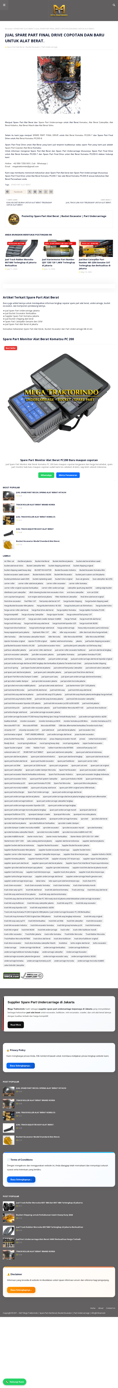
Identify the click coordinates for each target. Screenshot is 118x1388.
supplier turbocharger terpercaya (18, 876)
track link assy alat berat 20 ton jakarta (20, 894)
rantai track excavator (97, 739)
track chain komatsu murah (84, 885)
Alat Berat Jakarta (25, 561)
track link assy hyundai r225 (15, 907)
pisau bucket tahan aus (36, 739)
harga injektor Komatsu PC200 (92, 610)
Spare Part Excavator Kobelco (61, 774)
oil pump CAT (9, 730)
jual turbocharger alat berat (15, 712)
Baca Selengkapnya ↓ (20, 1065)
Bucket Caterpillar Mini (36, 565)
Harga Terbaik (70, 619)
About (100, 1308)
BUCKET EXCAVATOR (43, 570)
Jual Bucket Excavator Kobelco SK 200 (19, 645)
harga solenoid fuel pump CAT (79, 614)
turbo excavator (99, 943)
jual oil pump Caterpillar (35, 659)
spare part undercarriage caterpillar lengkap (55, 801)
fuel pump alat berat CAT (50, 601)
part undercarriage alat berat (59, 734)
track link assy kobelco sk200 (42, 907)
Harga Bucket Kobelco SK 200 (49, 605)
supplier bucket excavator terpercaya (54, 850)
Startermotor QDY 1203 (14, 841)
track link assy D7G (64, 903)
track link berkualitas (36, 921)
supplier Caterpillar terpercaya (47, 854)
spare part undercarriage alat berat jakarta (21, 796)
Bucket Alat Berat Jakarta (63, 561)
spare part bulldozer (65, 761)
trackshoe (63, 943)
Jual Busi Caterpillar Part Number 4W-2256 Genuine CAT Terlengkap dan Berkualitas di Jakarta (94, 264)
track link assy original (93, 916)
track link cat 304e (56, 921)
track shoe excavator (12, 943)
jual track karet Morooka (14, 690)
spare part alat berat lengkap (70, 756)
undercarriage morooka (64, 961)
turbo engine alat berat (80, 943)
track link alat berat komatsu (56, 890)
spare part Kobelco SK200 (71, 779)
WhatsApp (46, 475)
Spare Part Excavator (67, 770)
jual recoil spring (11, 668)
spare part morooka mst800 (15, 787)
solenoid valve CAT (12, 752)
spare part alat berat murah (97, 756)
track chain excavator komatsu (37, 885)
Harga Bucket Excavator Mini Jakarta (18, 605)
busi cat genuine (82, 579)
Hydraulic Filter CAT (41, 632)
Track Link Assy (78, 890)
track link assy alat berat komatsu (52, 894)
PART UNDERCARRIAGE (34, 734)
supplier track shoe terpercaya (91, 872)
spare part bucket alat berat (15, 761)
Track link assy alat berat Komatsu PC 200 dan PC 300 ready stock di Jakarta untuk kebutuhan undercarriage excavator (52, 898)
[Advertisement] (59, 1352)
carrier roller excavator (56, 583)
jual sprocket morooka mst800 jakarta (19, 685)
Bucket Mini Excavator (63, 574)
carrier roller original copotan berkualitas (21, 588)
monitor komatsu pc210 (101, 721)
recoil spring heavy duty (49, 743)
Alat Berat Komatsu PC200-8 (29, 138)
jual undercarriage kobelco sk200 (92, 716)
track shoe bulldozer (62, 938)
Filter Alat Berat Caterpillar (66, 597)
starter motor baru (35, 836)
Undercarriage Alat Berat (30, 947)
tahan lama (40, 881)
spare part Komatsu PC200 (39, 783)
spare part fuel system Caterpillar (43, 779)
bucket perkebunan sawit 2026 (16, 579)
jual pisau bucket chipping (95, 663)
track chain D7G (89, 881)
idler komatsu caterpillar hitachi (32, 636)
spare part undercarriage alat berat (66, 792)
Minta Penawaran (68, 475)
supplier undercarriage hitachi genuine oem (84, 876)
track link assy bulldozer (14, 903)
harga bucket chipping (73, 601)
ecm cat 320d (92, 592)
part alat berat (48, 730)
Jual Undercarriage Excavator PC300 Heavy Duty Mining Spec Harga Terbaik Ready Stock (40, 716)
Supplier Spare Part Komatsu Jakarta (22, 316)
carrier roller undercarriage (53, 588)
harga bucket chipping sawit (96, 601)
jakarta (79, 641)
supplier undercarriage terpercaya (18, 881)
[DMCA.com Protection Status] (11, 978)
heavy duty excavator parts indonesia (93, 628)
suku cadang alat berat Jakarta (39, 841)
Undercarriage (10, 947)
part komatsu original (13, 734)
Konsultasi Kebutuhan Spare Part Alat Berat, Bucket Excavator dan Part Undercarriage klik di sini (47, 329)
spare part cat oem (79, 765)
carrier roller (9, 583)
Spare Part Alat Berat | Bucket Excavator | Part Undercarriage (70, 216)
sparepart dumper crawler (39, 814)
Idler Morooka (54, 636)
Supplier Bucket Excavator (47, 845)
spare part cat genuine (58, 765)
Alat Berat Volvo (46, 125)
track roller (65, 930)
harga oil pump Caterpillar (32, 614)
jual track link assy (57, 690)
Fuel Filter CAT (30, 601)
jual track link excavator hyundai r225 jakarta (22, 703)
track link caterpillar (75, 921)
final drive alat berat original (92, 597)
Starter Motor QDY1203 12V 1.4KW (85, 836)
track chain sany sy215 (13, 890)
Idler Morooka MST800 (95, 636)
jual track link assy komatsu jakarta (49, 699)
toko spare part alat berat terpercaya (64, 881)
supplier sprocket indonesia (57, 867)
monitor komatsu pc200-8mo (76, 721)
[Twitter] (29, 191)
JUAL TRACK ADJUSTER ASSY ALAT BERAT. (35, 529)
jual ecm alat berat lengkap (100, 650)
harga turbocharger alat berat (41, 628)
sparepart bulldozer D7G (14, 814)
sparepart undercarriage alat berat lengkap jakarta (25, 819)
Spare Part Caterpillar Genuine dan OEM (23, 321)
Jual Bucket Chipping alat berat (19, 318)
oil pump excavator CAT (29, 730)
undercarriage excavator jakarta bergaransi (22, 956)
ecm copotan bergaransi (14, 597)
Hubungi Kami (17, 1382)
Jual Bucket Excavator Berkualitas (20, 313)
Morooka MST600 (30, 725)
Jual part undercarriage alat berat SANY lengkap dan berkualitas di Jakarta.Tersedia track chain (42, 663)
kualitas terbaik (10, 721)
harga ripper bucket (55, 614)
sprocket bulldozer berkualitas (42, 823)
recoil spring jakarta (71, 743)
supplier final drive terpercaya (76, 854)
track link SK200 (28, 930)
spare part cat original (100, 765)
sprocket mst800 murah (14, 836)
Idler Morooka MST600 (73, 636)
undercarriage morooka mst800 (91, 961)
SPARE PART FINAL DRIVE (46, 135)
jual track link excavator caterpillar (80, 699)
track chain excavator (13, 885)
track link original (11, 930)
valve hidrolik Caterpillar (14, 965)
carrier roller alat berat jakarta (30, 583)
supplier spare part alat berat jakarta (47, 863)
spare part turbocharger (14, 792)
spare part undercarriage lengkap (62, 805)
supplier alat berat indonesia (67, 841)
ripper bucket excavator (92, 743)
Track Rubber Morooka (95, 934)
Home (92, 1308)
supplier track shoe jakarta (64, 872)
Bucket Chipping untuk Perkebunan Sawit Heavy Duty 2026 (44, 1215)
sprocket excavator (51, 827)
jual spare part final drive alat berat (79, 672)
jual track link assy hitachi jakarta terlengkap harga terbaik (88, 694)
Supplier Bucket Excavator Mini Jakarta (19, 850)
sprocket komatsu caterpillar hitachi (19, 832)
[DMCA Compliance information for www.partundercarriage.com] (32, 978)
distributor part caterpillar (15, 592)
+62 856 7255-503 (21, 163)
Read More (16, 1025)
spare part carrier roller (87, 761)
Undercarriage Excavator (76, 952)
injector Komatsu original (14, 641)
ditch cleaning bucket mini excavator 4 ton (46, 592)
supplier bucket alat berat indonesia (19, 845)
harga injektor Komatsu (66, 610)
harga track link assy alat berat (36, 623)
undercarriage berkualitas (54, 947)
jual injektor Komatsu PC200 (89, 654)
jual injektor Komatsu (65, 654)
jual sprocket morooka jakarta (73, 681)
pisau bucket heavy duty (14, 739)
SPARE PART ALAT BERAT (24, 28)
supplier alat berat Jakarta (93, 841)
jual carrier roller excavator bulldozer (70, 650)
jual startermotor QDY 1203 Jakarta (80, 685)
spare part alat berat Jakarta (15, 756)
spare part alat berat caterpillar (60, 752)
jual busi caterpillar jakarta (15, 650)
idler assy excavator (68, 632)
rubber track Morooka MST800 (60, 747)
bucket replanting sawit (42, 579)
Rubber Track (39, 747)
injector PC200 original (37, 641)
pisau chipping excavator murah (63, 739)
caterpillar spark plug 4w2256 (80, 588)
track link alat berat (34, 890)
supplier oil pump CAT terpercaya (66, 858)
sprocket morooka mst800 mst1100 (77, 832)
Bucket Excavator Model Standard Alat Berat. (38, 541)
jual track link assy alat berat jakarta (18, 694)
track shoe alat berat (42, 938)
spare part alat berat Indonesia (89, 752)
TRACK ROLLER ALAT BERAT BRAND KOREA (35, 504)
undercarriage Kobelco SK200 (83, 956)
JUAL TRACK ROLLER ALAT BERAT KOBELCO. (36, 516)
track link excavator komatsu (42, 925)
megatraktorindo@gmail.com (25, 166)
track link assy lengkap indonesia (67, 916)
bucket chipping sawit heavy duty (17, 570)
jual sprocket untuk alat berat (51, 685)
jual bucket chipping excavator (97, 641)
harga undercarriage (66, 628)
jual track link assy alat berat (79, 690)
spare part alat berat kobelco (43, 756)
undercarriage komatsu (13, 961)
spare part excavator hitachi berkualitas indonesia (24, 774)
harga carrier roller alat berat (16, 610)
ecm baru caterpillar (75, 592)
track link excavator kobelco (15, 925)
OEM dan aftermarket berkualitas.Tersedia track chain (81, 725)
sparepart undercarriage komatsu (63, 819)
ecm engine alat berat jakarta (40, 597)
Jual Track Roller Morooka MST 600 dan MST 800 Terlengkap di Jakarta (49, 1202)
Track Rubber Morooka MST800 (17, 938)
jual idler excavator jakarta (43, 654)
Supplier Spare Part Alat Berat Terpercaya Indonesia (87, 863)
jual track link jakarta (90, 703)
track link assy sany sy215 (14, 921)
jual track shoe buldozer (96, 708)
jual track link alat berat (37, 690)
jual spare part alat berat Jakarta (17, 672)
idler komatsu (10, 636)
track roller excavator (13, 934)
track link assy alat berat (97, 890)
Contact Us (110, 1308)
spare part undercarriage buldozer (18, 801)
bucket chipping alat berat (59, 565)
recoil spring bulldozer (27, 743)
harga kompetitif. (11, 614)
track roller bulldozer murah (84, 930)
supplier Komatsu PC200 (38, 858)
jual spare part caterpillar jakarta (47, 672)
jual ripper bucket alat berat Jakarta (35, 668)
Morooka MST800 (48, 725)
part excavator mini (87, 730)
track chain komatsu (62, 885)
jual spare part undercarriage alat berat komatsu (81, 676)
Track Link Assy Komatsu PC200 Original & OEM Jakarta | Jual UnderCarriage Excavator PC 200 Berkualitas (47, 912)
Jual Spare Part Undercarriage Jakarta (22, 310)
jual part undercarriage (58, 659)
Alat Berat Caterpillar (98, 122)
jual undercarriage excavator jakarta (45, 712)
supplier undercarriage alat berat (49, 876)
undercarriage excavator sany (55, 956)
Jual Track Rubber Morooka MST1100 (68, 708)
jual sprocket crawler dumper (16, 681)
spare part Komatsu (94, 779)
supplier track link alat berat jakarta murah (90, 867)
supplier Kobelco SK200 (101, 854)
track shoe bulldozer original (86, 938)
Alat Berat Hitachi (27, 125)
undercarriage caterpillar (52, 952)
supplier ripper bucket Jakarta (95, 858)
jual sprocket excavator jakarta (44, 681)
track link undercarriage (47, 930)
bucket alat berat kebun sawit (88, 561)
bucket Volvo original (63, 579)
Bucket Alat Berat (42, 561)
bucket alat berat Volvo (13, 565)
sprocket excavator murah (73, 827)
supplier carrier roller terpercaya (17, 854)
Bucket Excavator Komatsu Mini (92, 570)
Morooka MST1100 (12, 725)
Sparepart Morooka (62, 814)
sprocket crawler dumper (68, 823)
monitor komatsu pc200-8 (49, 721)
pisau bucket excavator (84, 734)
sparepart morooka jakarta (85, 814)
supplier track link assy (13, 872)
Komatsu (83, 122)
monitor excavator (27, 721)
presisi (82, 739)
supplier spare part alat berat (16, 863)
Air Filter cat (9, 561)
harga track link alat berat (90, 619)
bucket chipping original (83, 565)
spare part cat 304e (12, 765)
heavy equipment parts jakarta (16, 632)
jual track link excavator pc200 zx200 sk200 (61, 703)
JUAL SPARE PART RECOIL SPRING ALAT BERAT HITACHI (41, 492)
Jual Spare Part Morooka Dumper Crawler (21, 676)
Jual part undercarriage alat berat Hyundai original (91, 659)
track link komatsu (93, 925)
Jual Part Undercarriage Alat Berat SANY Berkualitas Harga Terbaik (48, 1239)
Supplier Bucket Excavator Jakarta (75, 845)
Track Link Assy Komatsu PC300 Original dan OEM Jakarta (27, 916)
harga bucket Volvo (104, 605)
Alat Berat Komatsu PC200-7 (78, 135)
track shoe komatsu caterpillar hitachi (40, 943)
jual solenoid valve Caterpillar (98, 668)
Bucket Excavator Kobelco (65, 570)
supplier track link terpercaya (38, 872)
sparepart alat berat (88, 810)
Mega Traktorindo (30, 1313)
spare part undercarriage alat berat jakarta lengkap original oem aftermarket (74, 796)
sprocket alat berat (99, 819)
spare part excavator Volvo (15, 779)
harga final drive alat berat (42, 610)
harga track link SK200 (88, 623)
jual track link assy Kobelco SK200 (17, 699)
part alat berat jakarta (66, 730)
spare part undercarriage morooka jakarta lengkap (25, 810)
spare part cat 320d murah (35, 765)
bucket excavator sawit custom (16, 574)
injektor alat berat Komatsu (61, 641)
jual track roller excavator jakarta (36, 708)
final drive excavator (12, 601)
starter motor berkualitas (56, 836)
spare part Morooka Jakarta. (85, 783)
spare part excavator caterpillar (93, 770)
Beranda (8, 28)
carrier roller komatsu (78, 583)
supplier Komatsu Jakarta (14, 858)
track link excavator (94, 921)
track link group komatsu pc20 (69, 925)
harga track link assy (12, 623)
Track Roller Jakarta (33, 934)
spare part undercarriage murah (63, 810)
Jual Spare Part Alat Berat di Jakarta (21, 324)
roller (28, 747)
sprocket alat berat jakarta (15, 823)
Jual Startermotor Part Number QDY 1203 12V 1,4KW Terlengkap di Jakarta (58, 262)
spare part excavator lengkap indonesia (92, 774)
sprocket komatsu (94, 827)
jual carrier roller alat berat (40, 650)
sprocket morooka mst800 (48, 832)
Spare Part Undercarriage (51, 122)
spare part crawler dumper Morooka (41, 770)
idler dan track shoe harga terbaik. (94, 632)
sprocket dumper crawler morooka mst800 (22, 827)
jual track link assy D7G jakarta (49, 694)
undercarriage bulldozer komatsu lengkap (21, 952)
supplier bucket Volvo (82, 850)
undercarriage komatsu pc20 (39, 961)
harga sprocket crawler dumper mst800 (45, 619)
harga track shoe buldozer (15, 628)
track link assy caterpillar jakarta (40, 903)
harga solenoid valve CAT (14, 619)
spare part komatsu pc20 (14, 783)
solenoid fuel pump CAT (86, 747)
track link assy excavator (86, 903)
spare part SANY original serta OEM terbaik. (77, 787)
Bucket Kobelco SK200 (42, 574)
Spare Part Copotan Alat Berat (19, 148)
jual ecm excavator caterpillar (16, 654)
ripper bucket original (13, 747)
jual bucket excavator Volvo (49, 645)
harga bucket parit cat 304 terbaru (78, 605)
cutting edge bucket (104, 588)
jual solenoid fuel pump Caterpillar (68, 668)
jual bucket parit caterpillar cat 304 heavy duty (82, 645)
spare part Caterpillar (13, 770)
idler (54, 632)
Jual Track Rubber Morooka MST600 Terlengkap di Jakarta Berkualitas (20, 262)
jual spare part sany (50, 676)
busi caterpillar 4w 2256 (102, 579)
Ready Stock (9, 743)
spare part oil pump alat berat (43, 787)
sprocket (84, 819)
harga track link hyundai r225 (64, 623)
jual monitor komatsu (13, 659)
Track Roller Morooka (73, 934)
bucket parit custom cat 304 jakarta (90, 574)
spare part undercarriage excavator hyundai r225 (24, 805)
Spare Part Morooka (62, 783)
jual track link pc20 (11, 708)
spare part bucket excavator (42, 761)
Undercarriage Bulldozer (79, 947)
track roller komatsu (53, 934)
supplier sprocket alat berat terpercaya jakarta (23, 867)
